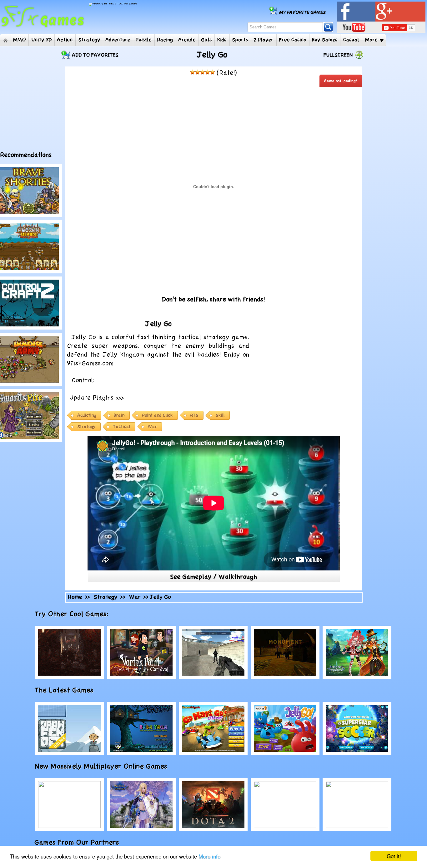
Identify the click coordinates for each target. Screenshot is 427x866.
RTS (194, 415)
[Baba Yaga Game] (141, 728)
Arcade (187, 40)
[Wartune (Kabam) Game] (141, 804)
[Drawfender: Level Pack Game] (69, 728)
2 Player (264, 40)
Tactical (121, 426)
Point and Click (157, 415)
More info (209, 856)
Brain (119, 415)
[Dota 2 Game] (213, 804)
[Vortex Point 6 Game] (141, 652)
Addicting (87, 415)
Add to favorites (95, 55)
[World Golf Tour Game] (357, 804)
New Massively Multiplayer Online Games (108, 766)
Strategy (89, 40)
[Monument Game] (285, 652)
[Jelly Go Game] (285, 728)
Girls (206, 40)
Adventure (118, 40)
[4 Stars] (207, 72)
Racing (165, 40)
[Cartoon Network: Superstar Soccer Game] (357, 728)
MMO (19, 40)
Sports (240, 40)
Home (5, 40)
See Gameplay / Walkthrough (213, 577)
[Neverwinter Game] (69, 652)
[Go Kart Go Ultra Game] (213, 728)
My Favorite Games (302, 12)
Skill (220, 415)
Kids (222, 40)
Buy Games (325, 40)
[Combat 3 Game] (213, 652)
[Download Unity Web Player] (180, 397)
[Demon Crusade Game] (357, 652)
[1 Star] (192, 72)
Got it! (394, 856)
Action (65, 40)
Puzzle (144, 40)
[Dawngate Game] (69, 804)
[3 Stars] (202, 72)
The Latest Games (71, 690)
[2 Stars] (197, 72)
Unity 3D (42, 40)
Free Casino (293, 40)
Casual (351, 40)
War (152, 426)
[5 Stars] (212, 72)
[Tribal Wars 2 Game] (285, 804)
